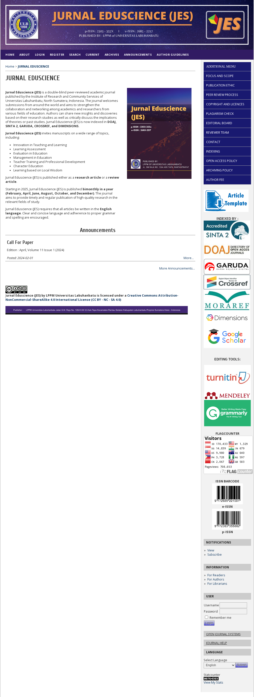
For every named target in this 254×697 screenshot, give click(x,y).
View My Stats (213, 682)
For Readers (216, 575)
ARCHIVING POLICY (219, 170)
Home (9, 54)
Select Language (215, 660)
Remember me (220, 618)
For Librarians (217, 583)
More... (189, 258)
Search (75, 54)
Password (211, 611)
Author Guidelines (173, 54)
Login (40, 54)
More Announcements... (177, 268)
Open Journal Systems (223, 634)
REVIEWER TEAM (217, 132)
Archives (112, 54)
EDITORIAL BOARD (219, 123)
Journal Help (216, 643)
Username (211, 605)
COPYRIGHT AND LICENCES (225, 104)
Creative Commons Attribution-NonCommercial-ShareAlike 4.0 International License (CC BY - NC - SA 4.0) (91, 297)
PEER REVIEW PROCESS (222, 95)
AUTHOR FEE (215, 180)
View (210, 550)
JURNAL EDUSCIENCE (33, 66)
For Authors (215, 579)
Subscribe (214, 554)
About (24, 54)
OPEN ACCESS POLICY (221, 161)
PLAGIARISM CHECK (220, 114)
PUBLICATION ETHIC (220, 85)
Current (93, 54)
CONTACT (213, 142)
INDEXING (213, 151)
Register (57, 54)
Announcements (138, 54)
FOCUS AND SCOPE (220, 76)
